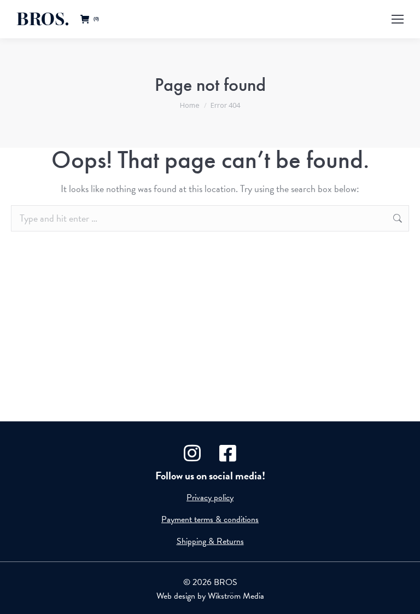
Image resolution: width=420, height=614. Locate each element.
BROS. (42, 19)
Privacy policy (210, 497)
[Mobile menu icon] (397, 19)
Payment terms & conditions (210, 519)
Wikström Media (236, 596)
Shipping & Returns (210, 541)
